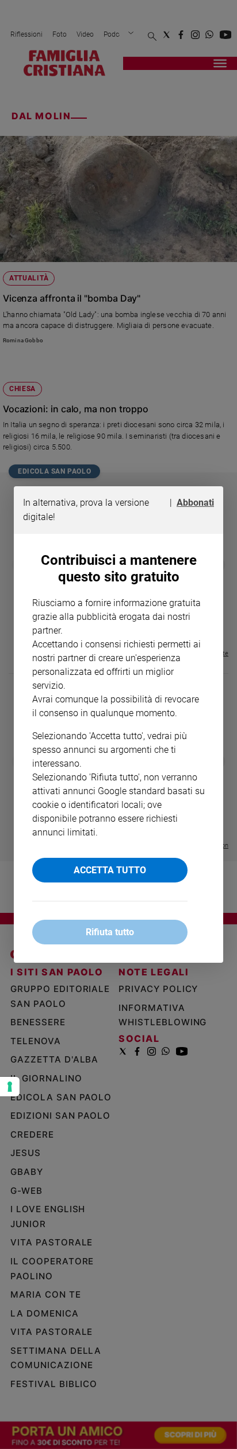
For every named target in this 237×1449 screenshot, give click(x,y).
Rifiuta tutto (110, 932)
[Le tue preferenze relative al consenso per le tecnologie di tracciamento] (10, 1086)
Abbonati (195, 502)
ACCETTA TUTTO (110, 870)
